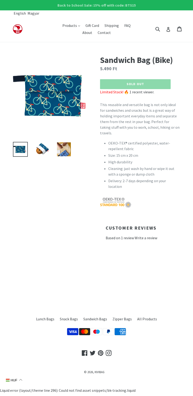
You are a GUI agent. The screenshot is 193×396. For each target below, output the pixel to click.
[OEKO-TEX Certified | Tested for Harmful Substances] (115, 206)
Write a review (146, 237)
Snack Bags (69, 319)
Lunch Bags (45, 319)
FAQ (127, 25)
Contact (104, 32)
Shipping (112, 25)
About (87, 32)
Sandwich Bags (95, 319)
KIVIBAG (100, 372)
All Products (147, 319)
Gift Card (92, 25)
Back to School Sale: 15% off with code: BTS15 (96, 5)
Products (72, 25)
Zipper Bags (122, 319)
